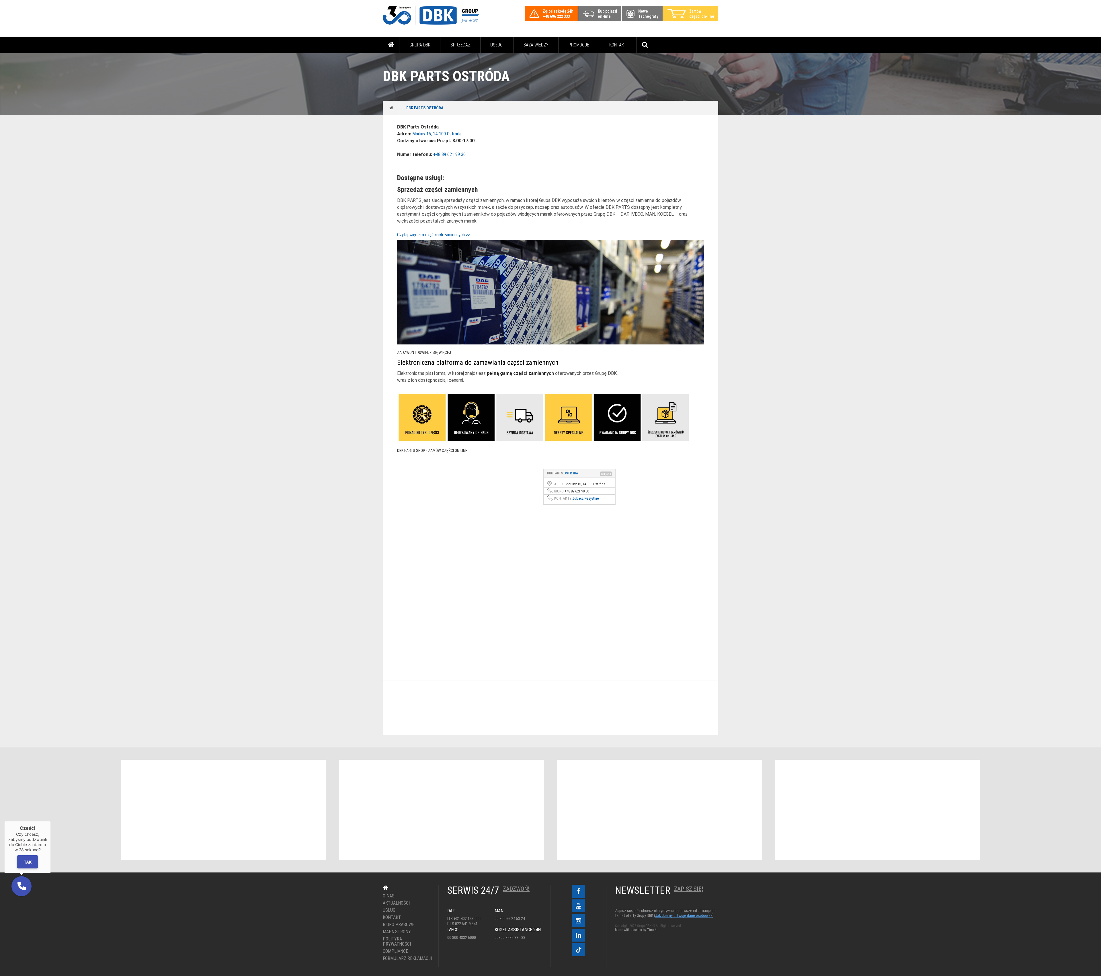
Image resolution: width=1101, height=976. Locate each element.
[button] (21, 886)
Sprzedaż (460, 45)
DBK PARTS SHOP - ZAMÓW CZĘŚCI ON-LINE (432, 450)
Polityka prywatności (397, 941)
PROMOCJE (579, 45)
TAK (28, 862)
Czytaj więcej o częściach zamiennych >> (433, 234)
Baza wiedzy (536, 45)
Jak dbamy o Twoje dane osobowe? (683, 915)
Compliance (395, 951)
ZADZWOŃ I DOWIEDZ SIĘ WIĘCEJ (424, 352)
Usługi (496, 45)
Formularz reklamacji (406, 958)
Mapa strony (397, 931)
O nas (389, 896)
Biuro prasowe (398, 924)
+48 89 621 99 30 (449, 154)
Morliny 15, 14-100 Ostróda (436, 134)
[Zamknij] (50, 821)
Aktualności (396, 903)
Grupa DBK (419, 45)
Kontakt (617, 45)
